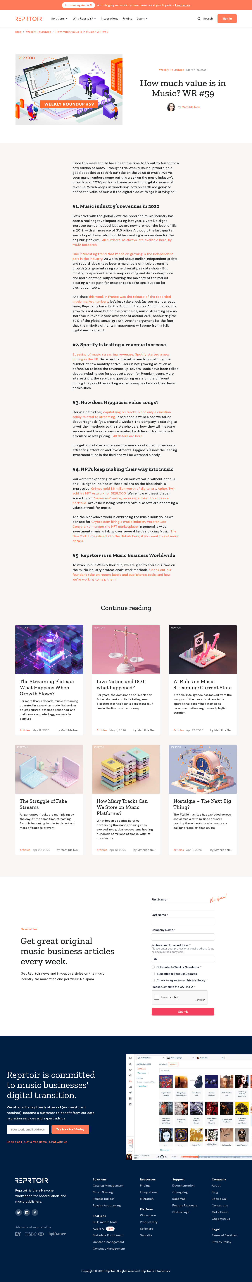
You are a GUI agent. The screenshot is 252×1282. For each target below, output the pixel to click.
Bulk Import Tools (105, 1222)
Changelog (180, 1192)
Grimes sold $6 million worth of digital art (123, 488)
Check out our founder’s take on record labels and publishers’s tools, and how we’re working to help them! (122, 575)
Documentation (183, 1185)
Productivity (149, 1222)
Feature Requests (184, 1205)
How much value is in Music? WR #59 (82, 32)
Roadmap (179, 1199)
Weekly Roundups (38, 32)
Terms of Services (224, 1235)
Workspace (148, 1215)
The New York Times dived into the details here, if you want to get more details (125, 536)
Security (146, 1235)
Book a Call (219, 1199)
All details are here (127, 436)
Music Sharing (103, 1192)
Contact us (220, 1205)
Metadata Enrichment (108, 1235)
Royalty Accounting (107, 1205)
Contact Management (108, 1242)
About (216, 1185)
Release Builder (103, 1199)
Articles (25, 730)
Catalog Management (108, 1185)
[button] (59, 18)
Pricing (127, 18)
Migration (147, 1199)
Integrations (109, 18)
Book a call (14, 1142)
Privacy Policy (221, 1242)
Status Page (180, 1212)
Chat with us (58, 1142)
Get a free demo (35, 1142)
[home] (28, 18)
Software (146, 1229)
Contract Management (109, 1248)
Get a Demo (220, 1212)
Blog (18, 32)
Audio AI (99, 1229)
